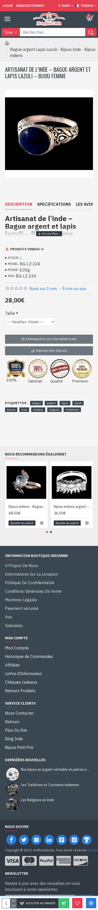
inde (24, 409)
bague (36, 403)
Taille (10, 313)
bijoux (11, 409)
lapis (65, 403)
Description (18, 204)
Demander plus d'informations (51, 339)
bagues (54, 409)
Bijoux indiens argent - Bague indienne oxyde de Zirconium (72, 506)
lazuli (78, 403)
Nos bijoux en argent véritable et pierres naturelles (55, 770)
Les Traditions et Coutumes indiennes (50, 785)
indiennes (72, 409)
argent (51, 403)
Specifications (54, 204)
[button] (47, 532)
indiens (38, 409)
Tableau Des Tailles (51, 351)
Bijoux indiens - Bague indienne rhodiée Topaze (27, 506)
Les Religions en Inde (37, 800)
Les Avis (84, 204)
